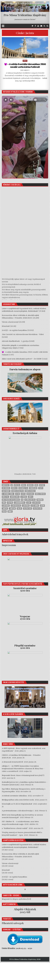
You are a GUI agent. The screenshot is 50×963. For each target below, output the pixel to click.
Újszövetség (37, 508)
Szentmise (5, 505)
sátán (42, 505)
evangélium (33, 488)
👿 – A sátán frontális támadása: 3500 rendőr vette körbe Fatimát (25, 66)
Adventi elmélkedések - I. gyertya (15, 341)
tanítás (4, 508)
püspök (9, 503)
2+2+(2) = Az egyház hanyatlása (14, 330)
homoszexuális (30, 491)
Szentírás (25, 505)
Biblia (23, 485)
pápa (3, 503)
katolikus (30, 494)
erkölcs (14, 488)
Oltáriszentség (30, 500)
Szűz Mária (34, 505)
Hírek (25, 61)
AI (11, 485)
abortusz (5, 485)
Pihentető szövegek (13, 923)
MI (22, 500)
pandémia (40, 500)
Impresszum (9, 545)
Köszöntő (6, 326)
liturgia (23, 497)
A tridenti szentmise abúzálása (14, 796)
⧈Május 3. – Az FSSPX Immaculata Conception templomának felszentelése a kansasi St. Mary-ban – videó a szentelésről (23, 768)
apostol (17, 485)
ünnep (10, 511)
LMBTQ (30, 497)
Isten (17, 494)
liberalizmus (15, 497)
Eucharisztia (23, 488)
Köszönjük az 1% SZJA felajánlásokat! (17, 804)
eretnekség (6, 488)
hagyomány (6, 491)
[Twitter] (32, 26)
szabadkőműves (19, 503)
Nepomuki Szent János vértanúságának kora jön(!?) (23, 775)
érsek (4, 511)
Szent (29, 503)
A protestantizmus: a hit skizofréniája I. (18, 811)
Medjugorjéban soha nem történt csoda (18, 800)
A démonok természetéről (12, 762)
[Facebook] (35, 26)
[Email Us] (41, 26)
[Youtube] (38, 26)
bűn (36, 485)
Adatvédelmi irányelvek (15, 534)
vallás (19, 508)
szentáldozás (15, 505)
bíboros (30, 485)
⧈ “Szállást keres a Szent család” (15, 828)
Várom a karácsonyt (10, 322)
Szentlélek (36, 503)
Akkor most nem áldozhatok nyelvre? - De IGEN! (21, 359)
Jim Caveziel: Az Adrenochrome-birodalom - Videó (23, 334)
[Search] (47, 26)
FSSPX (41, 488)
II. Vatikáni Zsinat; (8, 494)
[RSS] (44, 26)
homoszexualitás (17, 491)
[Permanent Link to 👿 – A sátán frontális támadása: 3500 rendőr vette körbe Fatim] (25, 47)
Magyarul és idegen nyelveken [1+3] (16, 899)
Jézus (23, 494)
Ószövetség (27, 508)
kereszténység (40, 494)
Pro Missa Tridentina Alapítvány (25, 15)
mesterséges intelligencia (10, 500)
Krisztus (5, 497)
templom (12, 508)
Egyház (42, 485)
